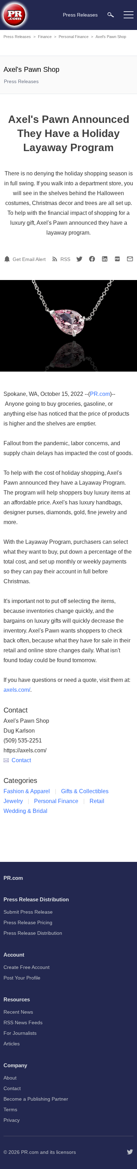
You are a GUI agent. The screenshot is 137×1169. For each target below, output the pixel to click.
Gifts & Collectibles (85, 791)
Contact (21, 760)
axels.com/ (17, 690)
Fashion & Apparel (27, 791)
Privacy (12, 1120)
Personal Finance (74, 37)
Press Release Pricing (28, 922)
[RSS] (55, 258)
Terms (10, 1109)
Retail (97, 801)
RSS (65, 259)
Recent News (18, 1012)
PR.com (100, 394)
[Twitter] (79, 258)
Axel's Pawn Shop (111, 37)
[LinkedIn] (104, 258)
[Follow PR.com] (129, 1152)
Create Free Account (27, 967)
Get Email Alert (29, 259)
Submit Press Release (28, 912)
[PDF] (117, 258)
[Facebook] (92, 258)
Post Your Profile (22, 978)
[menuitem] (110, 15)
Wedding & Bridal (25, 811)
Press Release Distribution (33, 933)
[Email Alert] (8, 258)
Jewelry (13, 801)
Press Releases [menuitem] (80, 15)
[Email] (129, 258)
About (10, 1078)
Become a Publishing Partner (36, 1099)
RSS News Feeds (23, 1022)
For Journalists (20, 1033)
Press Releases (17, 37)
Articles (12, 1043)
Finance (45, 37)
